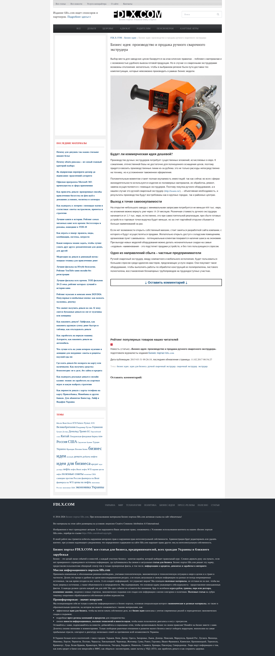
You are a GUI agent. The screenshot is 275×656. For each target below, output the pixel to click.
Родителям (143, 28)
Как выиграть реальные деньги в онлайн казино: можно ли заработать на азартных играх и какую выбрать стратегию (78, 380)
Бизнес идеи (167, 505)
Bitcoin (59, 423)
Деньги (91, 28)
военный (70, 457)
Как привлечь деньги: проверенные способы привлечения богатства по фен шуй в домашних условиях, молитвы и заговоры (79, 195)
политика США (90, 474)
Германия (97, 427)
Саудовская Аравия (85, 442)
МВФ (100, 436)
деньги (78, 456)
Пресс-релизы (186, 505)
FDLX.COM (64, 504)
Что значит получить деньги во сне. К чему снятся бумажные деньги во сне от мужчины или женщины (79, 311)
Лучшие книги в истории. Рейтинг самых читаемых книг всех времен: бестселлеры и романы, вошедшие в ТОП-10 (78, 223)
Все (79, 28)
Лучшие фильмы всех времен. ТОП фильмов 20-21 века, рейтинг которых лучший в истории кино (79, 284)
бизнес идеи (123, 366)
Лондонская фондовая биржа (84, 436)
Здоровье (107, 28)
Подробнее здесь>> (79, 16)
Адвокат (125, 28)
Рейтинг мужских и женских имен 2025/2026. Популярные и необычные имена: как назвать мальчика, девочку (80, 298)
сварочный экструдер (187, 366)
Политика (150, 505)
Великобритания (66, 427)
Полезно (203, 505)
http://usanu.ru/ (172, 190)
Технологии (133, 505)
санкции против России (68, 478)
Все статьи (61, 3)
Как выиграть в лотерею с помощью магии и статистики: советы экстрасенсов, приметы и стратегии (79, 209)
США (72, 441)
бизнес (85, 449)
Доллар (65, 431)
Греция (59, 431)
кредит (94, 464)
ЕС (88, 431)
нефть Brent (76, 469)
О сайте (114, 3)
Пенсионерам (165, 28)
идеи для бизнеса (138, 366)
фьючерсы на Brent (90, 478)
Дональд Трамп (78, 431)
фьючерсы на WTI (65, 482)
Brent (65, 423)
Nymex (87, 422)
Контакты (127, 3)
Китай (65, 436)
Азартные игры (189, 28)
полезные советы (73, 474)
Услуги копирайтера (96, 3)
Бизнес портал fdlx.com (161, 352)
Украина (61, 449)
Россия (61, 441)
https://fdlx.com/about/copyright (96, 533)
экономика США (69, 487)
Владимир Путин (84, 427)
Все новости (76, 3)
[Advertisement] (166, 311)
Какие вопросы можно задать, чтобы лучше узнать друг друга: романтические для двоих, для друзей (79, 246)
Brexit (69, 423)
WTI (93, 423)
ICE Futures (78, 422)
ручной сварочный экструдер (162, 366)
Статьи (215, 505)
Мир (120, 505)
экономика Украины (90, 487)
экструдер (203, 366)
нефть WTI (87, 469)
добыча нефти (89, 456)
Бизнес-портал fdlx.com (77, 516)
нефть (66, 469)
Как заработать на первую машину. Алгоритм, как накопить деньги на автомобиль (74, 339)
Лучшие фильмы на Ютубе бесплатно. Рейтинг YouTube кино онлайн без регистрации (76, 270)
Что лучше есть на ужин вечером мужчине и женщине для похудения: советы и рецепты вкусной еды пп (79, 352)
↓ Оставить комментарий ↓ (166, 282)
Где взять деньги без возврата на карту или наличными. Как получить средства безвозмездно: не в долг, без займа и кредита (79, 366)
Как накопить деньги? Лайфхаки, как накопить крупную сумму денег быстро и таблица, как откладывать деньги (77, 325)
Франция (70, 449)
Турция (96, 442)
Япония (78, 449)
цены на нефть (82, 482)
